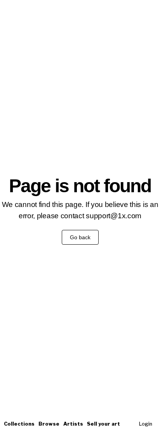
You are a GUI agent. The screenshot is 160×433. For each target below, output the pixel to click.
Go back (80, 237)
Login (145, 424)
